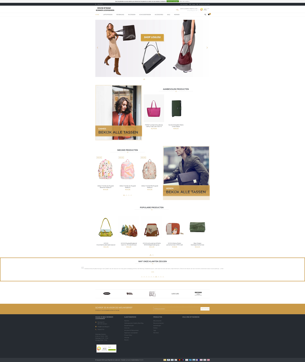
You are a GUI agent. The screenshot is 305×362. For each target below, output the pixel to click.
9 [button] (161, 276)
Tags (154, 330)
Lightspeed (127, 359)
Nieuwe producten (158, 323)
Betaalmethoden (129, 325)
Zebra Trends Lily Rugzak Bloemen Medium (105, 186)
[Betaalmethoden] (164, 360)
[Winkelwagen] (208, 14)
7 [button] (156, 276)
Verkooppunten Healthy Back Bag (133, 323)
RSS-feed (156, 333)
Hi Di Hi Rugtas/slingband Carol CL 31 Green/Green (129, 244)
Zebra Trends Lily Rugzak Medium (128, 186)
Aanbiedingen (157, 325)
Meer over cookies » (185, 1)
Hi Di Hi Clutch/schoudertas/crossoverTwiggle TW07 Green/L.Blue (106, 244)
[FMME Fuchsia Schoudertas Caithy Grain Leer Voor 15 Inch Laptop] (154, 108)
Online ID (141, 359)
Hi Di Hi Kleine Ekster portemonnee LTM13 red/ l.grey (174, 244)
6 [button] (153, 276)
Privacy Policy (128, 335)
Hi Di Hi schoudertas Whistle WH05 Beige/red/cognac (152, 244)
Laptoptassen (107, 14)
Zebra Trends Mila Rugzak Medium (149, 186)
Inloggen (193, 4)
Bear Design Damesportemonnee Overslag (197, 244)
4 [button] (149, 276)
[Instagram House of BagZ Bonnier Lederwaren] (128, 345)
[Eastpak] (106, 293)
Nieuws (126, 340)
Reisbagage (120, 14)
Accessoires (159, 14)
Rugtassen (131, 14)
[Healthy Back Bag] (152, 293)
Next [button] (207, 47)
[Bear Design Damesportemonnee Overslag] (197, 227)
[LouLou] (175, 293)
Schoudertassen (145, 14)
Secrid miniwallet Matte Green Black (175, 125)
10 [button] (163, 276)
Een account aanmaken (204, 4)
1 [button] (150, 254)
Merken (176, 14)
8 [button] (158, 276)
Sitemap (126, 337)
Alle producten (157, 321)
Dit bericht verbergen (172, 1)
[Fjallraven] (129, 293)
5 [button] (151, 276)
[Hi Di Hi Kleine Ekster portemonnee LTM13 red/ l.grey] (174, 227)
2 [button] (153, 254)
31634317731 (100, 4)
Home (97, 14)
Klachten (126, 321)
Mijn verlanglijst (184, 4)
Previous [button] (98, 47)
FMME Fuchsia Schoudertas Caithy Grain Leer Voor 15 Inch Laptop (154, 125)
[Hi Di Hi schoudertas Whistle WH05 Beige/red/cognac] (151, 227)
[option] (152, 48)
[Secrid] (198, 293)
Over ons (126, 328)
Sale (168, 14)
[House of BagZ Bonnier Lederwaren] (105, 9)
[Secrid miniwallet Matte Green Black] (176, 108)
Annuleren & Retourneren (131, 330)
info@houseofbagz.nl (103, 326)
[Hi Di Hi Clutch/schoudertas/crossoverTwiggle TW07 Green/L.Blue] (106, 227)
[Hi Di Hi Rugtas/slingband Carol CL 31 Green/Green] (128, 227)
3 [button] (146, 276)
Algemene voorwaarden (131, 333)
